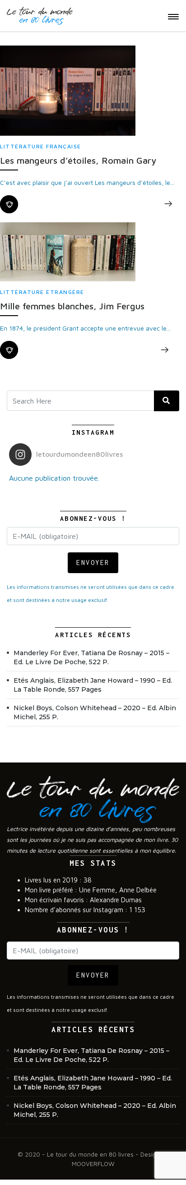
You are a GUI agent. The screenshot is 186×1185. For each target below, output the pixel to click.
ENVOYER (93, 562)
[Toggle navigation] (173, 17)
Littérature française (40, 146)
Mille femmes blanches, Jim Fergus (72, 306)
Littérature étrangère (42, 292)
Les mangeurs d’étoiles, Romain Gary (78, 160)
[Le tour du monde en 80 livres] (40, 16)
